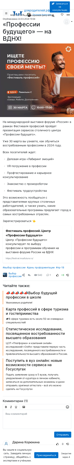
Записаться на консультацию (60, 6)
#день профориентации (41, 267)
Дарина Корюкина (26, 442)
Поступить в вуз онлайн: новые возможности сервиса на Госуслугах (34, 364)
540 (40, 274)
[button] (24, 275)
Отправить (62, 434)
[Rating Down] (67, 275)
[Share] (23, 275)
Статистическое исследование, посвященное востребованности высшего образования (35, 333)
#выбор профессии (14, 267)
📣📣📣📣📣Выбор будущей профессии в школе (31, 295)
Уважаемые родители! (19, 302)
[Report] (51, 444)
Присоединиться (46, 455)
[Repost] (29, 275)
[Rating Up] (57, 275)
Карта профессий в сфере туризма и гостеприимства (37, 311)
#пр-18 (60, 267)
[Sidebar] (6, 13)
